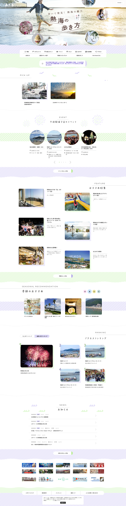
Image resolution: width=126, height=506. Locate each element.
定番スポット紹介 (43, 55)
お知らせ (28, 55)
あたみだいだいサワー (70, 316)
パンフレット (58, 493)
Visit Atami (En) (96, 55)
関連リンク (73, 493)
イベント (60, 51)
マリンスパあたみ (28, 316)
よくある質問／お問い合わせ (92, 493)
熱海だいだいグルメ (62, 55)
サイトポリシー (49, 500)
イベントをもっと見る (63, 171)
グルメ (70, 51)
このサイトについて (30, 493)
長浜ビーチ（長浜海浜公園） (92, 316)
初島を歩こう (80, 55)
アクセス (99, 51)
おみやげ (79, 51)
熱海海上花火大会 (25, 371)
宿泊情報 (89, 51)
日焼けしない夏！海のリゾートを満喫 (52, 316)
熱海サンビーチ (64, 361)
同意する (63, 502)
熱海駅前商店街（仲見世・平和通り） (94, 385)
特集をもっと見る (63, 276)
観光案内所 (44, 493)
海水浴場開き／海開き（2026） (37, 147)
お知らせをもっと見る (63, 453)
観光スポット (49, 51)
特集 (28, 51)
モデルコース (37, 51)
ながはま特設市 (68, 147)
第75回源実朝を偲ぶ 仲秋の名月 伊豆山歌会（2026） (88, 147)
